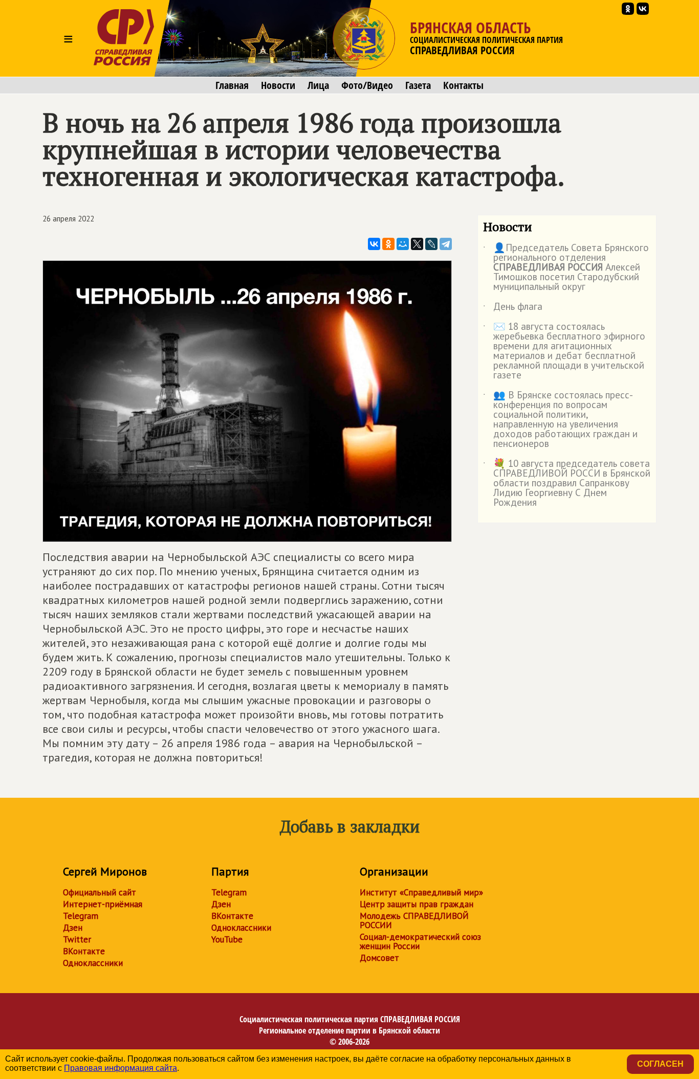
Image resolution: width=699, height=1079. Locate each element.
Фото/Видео (367, 85)
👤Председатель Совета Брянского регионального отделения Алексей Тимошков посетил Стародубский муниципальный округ (566, 268)
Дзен (72, 927)
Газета (418, 85)
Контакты (463, 85)
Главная (232, 85)
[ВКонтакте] (374, 244)
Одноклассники (93, 963)
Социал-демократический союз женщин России (420, 941)
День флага (512, 308)
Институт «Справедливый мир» (421, 892)
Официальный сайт (99, 892)
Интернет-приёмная (102, 904)
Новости (278, 85)
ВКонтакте (84, 951)
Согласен (660, 1064)
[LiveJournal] (431, 244)
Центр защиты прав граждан (416, 904)
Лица (318, 85)
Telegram (80, 915)
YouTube (227, 939)
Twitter (77, 939)
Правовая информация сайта (120, 1068)
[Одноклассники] (388, 244)
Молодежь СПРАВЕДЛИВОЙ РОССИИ (414, 920)
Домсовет (379, 957)
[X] (417, 244)
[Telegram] (446, 244)
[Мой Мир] (403, 244)
